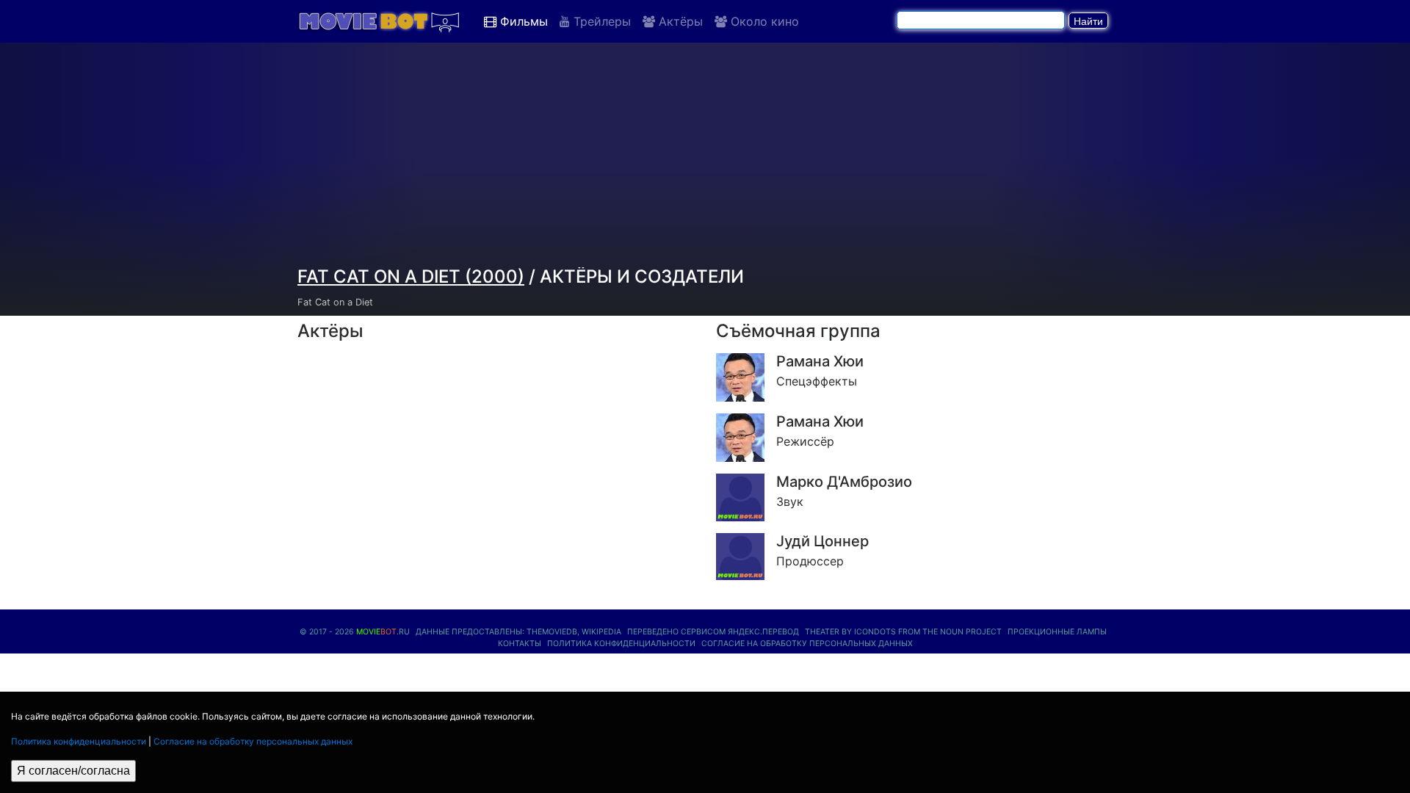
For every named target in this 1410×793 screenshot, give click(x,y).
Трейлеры (600, 21)
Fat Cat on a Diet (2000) (410, 276)
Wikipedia (601, 632)
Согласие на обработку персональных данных (252, 741)
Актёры (679, 21)
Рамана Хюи (820, 361)
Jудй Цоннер (822, 541)
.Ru (383, 632)
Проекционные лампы (1057, 632)
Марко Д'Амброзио (844, 482)
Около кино (763, 21)
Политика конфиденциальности (78, 741)
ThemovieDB (552, 632)
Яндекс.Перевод (763, 632)
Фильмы (522, 21)
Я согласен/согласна (73, 770)
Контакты (519, 643)
